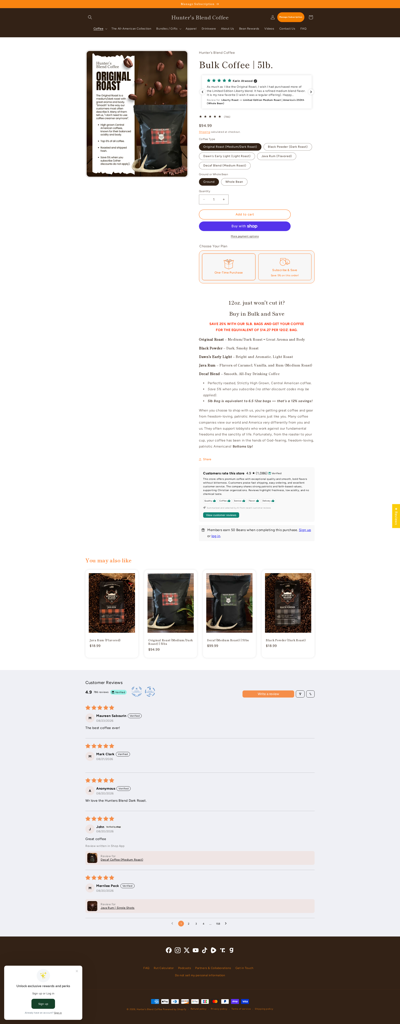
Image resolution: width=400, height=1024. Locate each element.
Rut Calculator (164, 968)
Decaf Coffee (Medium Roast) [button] (122, 859)
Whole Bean (234, 182)
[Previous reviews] (202, 92)
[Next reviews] (311, 92)
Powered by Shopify (174, 1009)
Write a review (268, 694)
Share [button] (207, 459)
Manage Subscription (290, 17)
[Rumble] (213, 951)
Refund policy (199, 1009)
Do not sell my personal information (200, 975)
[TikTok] (205, 951)
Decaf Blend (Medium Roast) (224, 165)
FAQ (146, 968)
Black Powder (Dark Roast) (288, 147)
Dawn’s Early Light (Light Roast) (227, 156)
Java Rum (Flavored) (276, 156)
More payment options (245, 236)
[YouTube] (196, 951)
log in (215, 536)
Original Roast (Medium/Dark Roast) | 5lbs (170, 641)
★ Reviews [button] (396, 516)
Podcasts (184, 968)
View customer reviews (221, 515)
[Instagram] (178, 951)
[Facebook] (169, 951)
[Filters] (300, 694)
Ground (209, 182)
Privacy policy (219, 1009)
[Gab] (231, 951)
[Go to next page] (227, 923)
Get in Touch (244, 968)
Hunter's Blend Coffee (149, 1009)
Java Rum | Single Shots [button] (118, 908)
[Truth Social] (222, 951)
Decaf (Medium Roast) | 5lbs (228, 640)
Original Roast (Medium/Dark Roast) (230, 147)
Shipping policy (264, 1009)
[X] (187, 951)
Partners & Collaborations (213, 968)
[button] (90, 17)
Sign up (305, 530)
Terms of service (241, 1009)
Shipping (204, 131)
